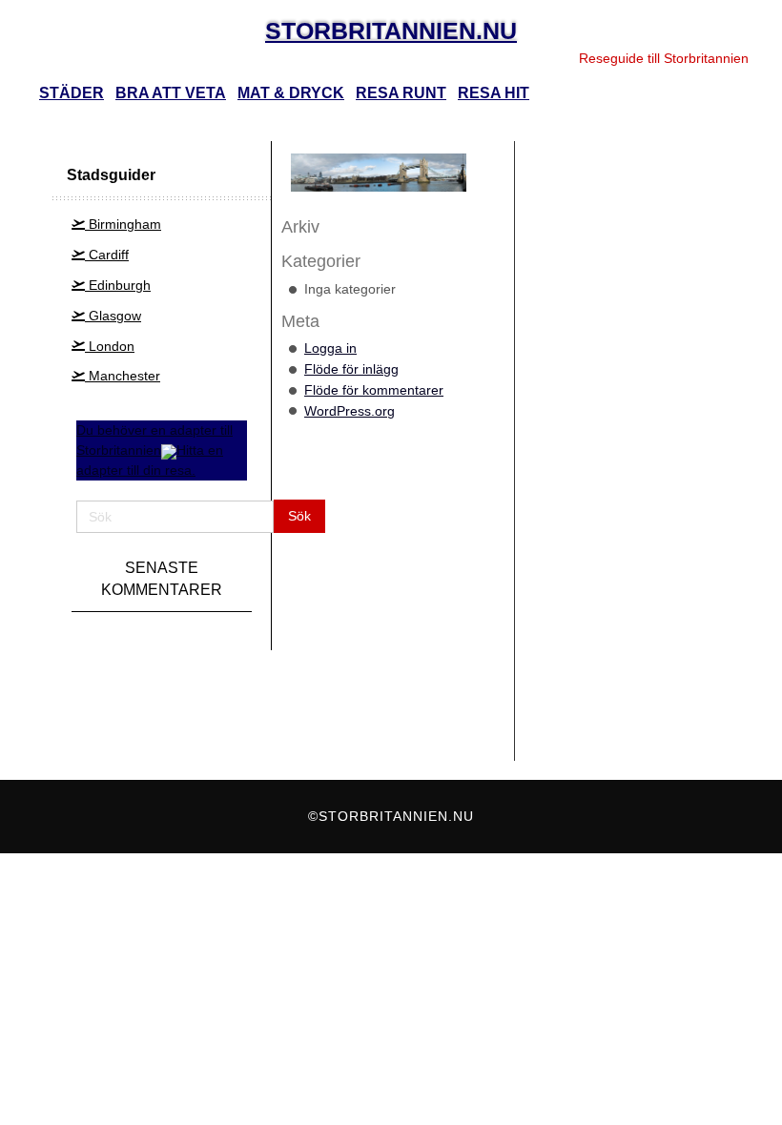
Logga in (330, 348)
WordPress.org (349, 411)
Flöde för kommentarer (373, 390)
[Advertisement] (612, 441)
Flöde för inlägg (351, 369)
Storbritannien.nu (391, 30)
